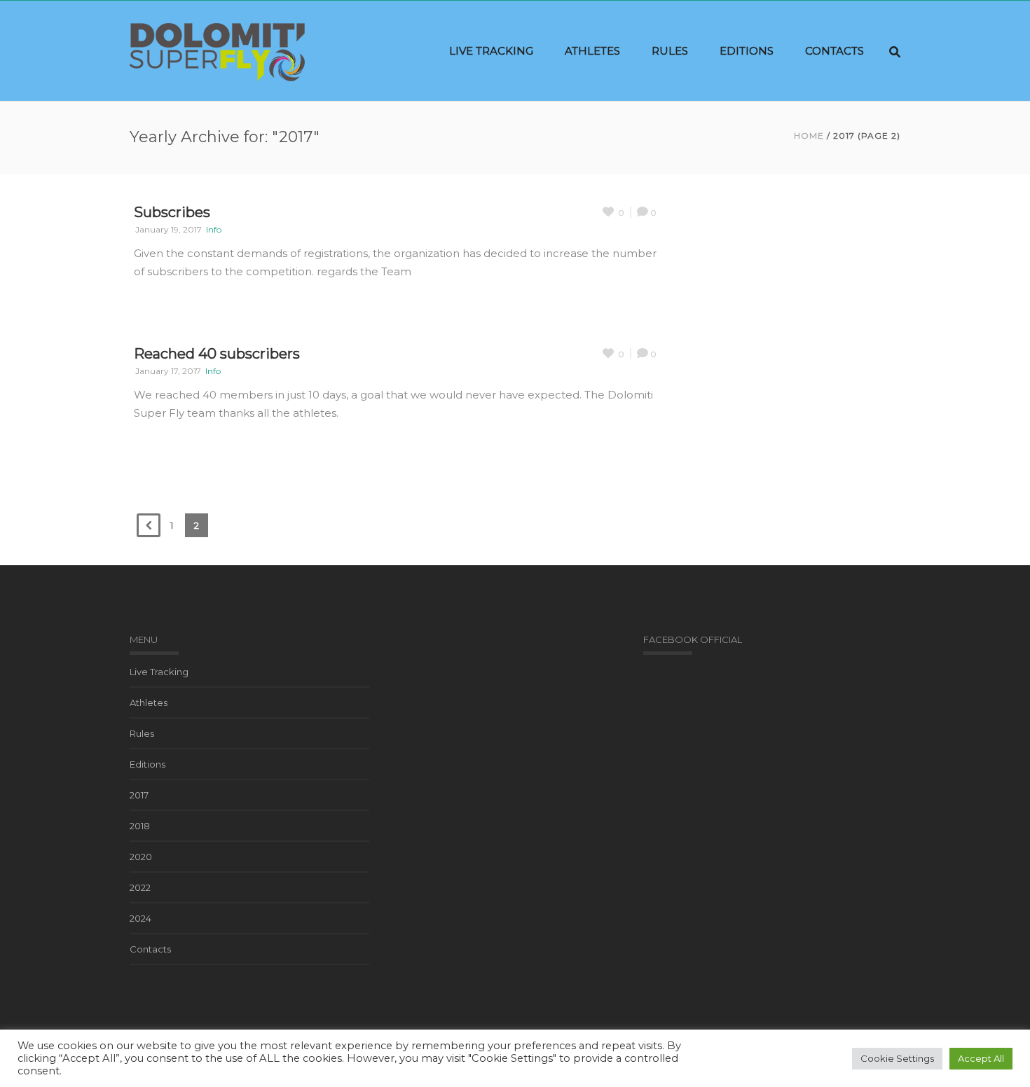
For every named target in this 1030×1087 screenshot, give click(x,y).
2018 (140, 825)
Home (809, 135)
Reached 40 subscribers (217, 353)
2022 (140, 887)
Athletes (592, 50)
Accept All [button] (981, 1058)
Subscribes (172, 212)
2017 (139, 795)
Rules (670, 50)
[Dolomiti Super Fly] (217, 50)
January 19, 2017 (168, 229)
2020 (141, 856)
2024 (140, 918)
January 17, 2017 (168, 371)
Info (213, 229)
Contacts (834, 50)
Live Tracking (491, 50)
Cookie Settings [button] (897, 1058)
